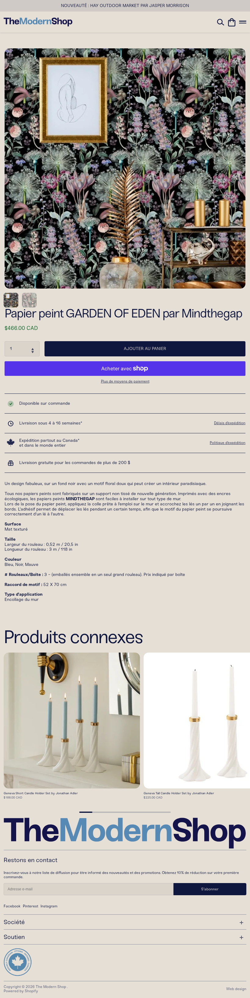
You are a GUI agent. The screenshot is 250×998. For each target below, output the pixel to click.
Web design (236, 989)
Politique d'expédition (227, 443)
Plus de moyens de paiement (125, 381)
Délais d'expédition (229, 423)
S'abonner (210, 889)
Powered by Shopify (21, 991)
